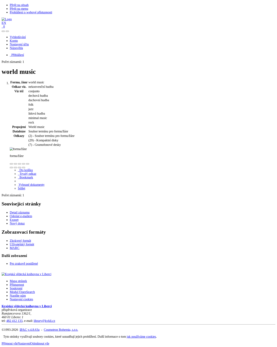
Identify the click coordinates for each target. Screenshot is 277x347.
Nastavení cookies (21, 299)
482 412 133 (14, 320)
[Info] (27, 163)
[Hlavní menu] (7, 31)
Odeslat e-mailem (21, 216)
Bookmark (25, 177)
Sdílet (21, 188)
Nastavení (24, 343)
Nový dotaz (17, 223)
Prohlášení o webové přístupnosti (31, 12)
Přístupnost (17, 284)
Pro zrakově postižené (24, 263)
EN (4, 23)
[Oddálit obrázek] (15, 163)
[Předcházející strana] (19, 167)
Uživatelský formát (22, 244)
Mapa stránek (18, 281)
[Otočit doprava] (15, 167)
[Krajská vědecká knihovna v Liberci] (26, 274)
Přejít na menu (19, 8)
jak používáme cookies (141, 336)
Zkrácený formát (20, 240)
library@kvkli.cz (44, 320)
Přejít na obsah (19, 5)
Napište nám (18, 295)
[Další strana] (23, 167)
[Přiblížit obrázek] (11, 163)
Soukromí (16, 288)
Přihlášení (17, 55)
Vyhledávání (18, 37)
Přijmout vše (10, 343)
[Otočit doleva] (11, 167)
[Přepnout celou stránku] (23, 163)
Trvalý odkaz (27, 173)
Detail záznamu (20, 212)
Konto (14, 40)
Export (14, 219)
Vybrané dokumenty (31, 184)
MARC (14, 248)
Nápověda (16, 48)
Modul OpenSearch (22, 292)
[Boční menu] (3, 31)
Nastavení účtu (19, 44)
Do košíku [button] (25, 170)
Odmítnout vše (39, 343)
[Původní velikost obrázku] (19, 163)
